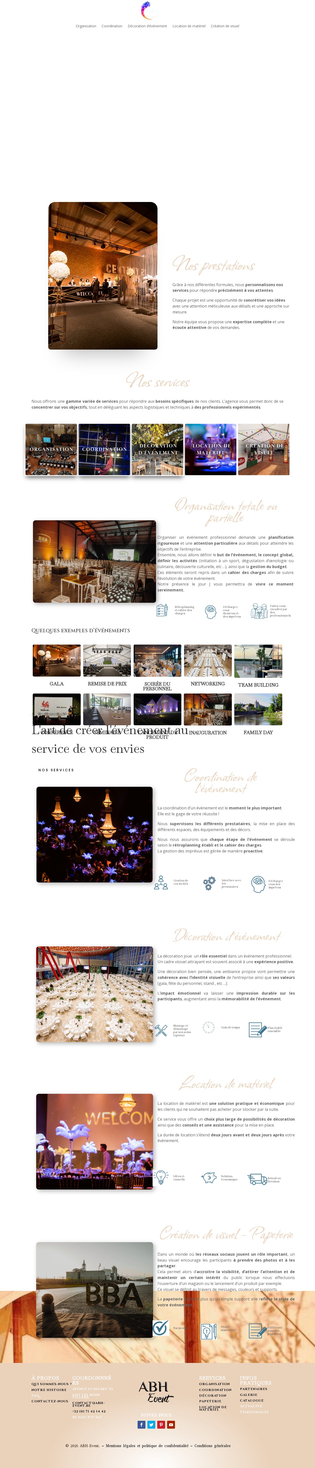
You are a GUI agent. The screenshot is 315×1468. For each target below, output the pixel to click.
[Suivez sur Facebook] (141, 1425)
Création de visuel (225, 26)
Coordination (112, 26)
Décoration (212, 1395)
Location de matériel (189, 26)
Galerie (175, 10)
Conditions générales (212, 1445)
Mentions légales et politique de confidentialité (147, 1445)
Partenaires (207, 10)
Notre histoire (49, 1390)
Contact (240, 10)
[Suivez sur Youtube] (171, 1425)
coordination (215, 1390)
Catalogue (252, 1400)
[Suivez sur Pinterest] (161, 1425)
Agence (99, 10)
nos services (56, 770)
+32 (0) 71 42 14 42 (89, 1411)
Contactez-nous (50, 1401)
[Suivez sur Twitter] (151, 1425)
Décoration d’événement (147, 26)
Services (125, 10)
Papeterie (210, 1401)
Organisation (86, 26)
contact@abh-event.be (88, 1404)
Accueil (72, 10)
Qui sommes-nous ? (52, 1384)
